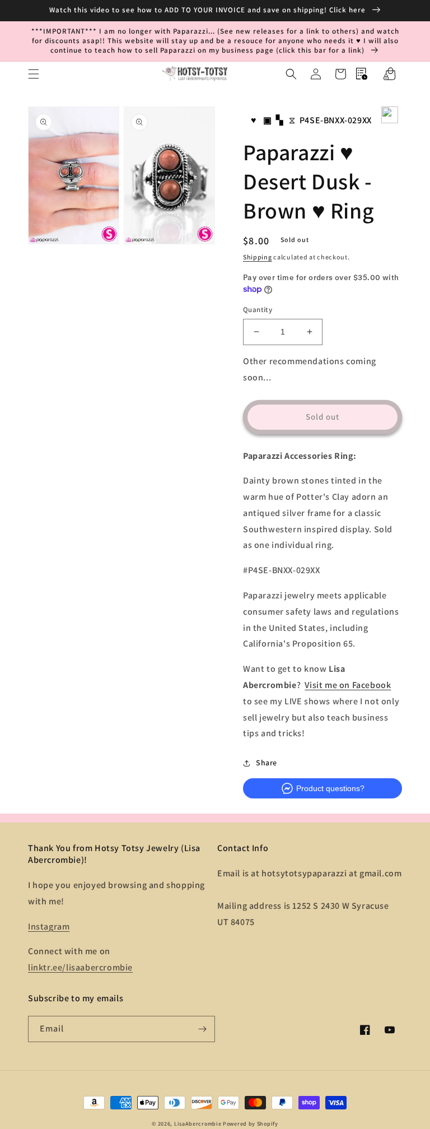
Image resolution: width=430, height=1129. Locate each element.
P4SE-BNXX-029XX (336, 120)
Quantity (257, 309)
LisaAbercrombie (198, 1123)
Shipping (257, 257)
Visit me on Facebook (348, 685)
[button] (33, 74)
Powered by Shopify (250, 1123)
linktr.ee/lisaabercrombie (80, 967)
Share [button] (266, 763)
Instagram (48, 926)
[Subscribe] (202, 1029)
